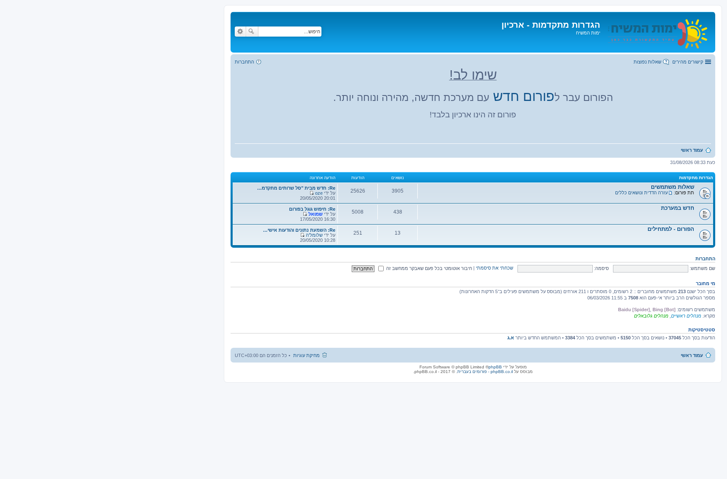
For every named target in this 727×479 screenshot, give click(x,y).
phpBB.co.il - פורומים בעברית (485, 371)
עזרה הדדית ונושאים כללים (641, 192)
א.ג (510, 337)
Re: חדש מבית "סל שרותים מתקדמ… (296, 188)
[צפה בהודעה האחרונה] (311, 193)
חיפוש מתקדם (240, 31)
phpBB (495, 367)
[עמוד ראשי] (656, 32)
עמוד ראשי (692, 355)
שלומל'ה (314, 235)
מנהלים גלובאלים (651, 315)
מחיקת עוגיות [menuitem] (306, 355)
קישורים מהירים (687, 61)
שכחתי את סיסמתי (494, 268)
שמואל (315, 214)
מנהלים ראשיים (686, 315)
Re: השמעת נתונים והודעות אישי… (299, 230)
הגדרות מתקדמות (696, 177)
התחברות (705, 258)
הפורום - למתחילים (670, 229)
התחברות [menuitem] (244, 61)
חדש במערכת (677, 208)
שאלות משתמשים (672, 187)
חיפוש (252, 31)
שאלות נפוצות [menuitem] (647, 61)
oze (319, 193)
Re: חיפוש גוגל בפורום (312, 209)
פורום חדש (524, 96)
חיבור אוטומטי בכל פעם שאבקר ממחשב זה (428, 268)
